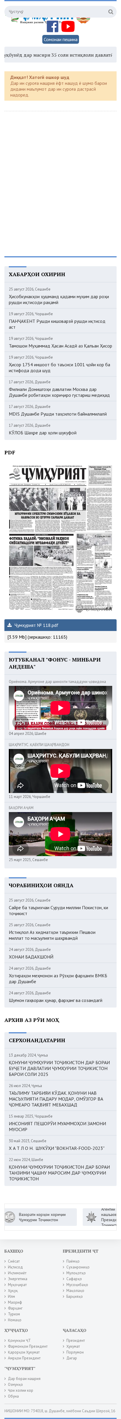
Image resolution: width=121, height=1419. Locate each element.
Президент (75, 1340)
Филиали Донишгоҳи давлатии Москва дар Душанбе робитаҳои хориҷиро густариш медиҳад (59, 392)
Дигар (71, 1358)
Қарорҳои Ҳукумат (24, 1352)
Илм (11, 1296)
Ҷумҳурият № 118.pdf (35, 625)
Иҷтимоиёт (17, 1272)
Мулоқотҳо (76, 1272)
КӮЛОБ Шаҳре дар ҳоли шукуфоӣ (43, 433)
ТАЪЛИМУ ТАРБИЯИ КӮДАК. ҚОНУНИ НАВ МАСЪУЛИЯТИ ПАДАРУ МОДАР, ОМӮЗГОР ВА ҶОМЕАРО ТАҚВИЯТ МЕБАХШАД (56, 1099)
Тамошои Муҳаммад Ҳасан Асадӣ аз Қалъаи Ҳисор (60, 346)
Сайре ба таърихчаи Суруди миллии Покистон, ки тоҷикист (58, 910)
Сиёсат (14, 1261)
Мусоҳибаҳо (77, 1284)
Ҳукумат (73, 1346)
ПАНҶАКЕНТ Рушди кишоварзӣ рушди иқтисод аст (57, 324)
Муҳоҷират (17, 1284)
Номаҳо (14, 1319)
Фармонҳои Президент (28, 1346)
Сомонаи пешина (61, 39)
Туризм (14, 1314)
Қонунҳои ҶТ (19, 1340)
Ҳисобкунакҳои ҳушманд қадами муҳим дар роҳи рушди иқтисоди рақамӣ (59, 299)
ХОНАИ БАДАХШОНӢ (31, 957)
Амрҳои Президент (24, 1358)
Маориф (15, 1302)
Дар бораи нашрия (24, 1378)
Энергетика (17, 1278)
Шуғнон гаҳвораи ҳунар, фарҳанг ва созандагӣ (55, 1000)
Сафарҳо (74, 1278)
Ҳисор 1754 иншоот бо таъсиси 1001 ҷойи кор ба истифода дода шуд (59, 367)
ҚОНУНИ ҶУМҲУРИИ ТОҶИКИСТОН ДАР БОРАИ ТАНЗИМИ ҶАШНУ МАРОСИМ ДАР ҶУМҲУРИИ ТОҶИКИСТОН (59, 1173)
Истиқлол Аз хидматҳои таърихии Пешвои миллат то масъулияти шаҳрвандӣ (52, 935)
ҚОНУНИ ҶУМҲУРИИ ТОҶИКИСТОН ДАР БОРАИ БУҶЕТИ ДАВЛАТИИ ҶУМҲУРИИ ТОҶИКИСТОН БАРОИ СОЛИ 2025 (59, 1068)
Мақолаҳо (75, 1290)
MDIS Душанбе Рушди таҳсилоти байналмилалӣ (58, 414)
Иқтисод (15, 1267)
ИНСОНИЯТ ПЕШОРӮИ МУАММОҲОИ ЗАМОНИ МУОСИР (57, 1126)
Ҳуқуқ (13, 1290)
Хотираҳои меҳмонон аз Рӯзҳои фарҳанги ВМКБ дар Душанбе (58, 978)
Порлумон (75, 1352)
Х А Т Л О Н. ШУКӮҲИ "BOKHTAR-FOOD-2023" (57, 1148)
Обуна (13, 1396)
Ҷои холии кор (20, 1390)
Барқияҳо (74, 1296)
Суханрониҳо (78, 1267)
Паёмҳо (73, 1261)
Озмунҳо (15, 1384)
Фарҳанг (15, 1308)
